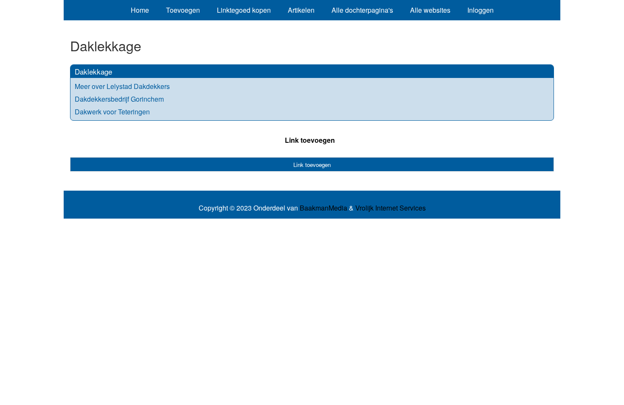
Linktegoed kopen (244, 10)
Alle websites (430, 10)
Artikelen (301, 10)
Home (140, 10)
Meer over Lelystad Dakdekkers (122, 86)
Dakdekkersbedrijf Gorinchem (119, 99)
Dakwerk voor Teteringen (112, 112)
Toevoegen (183, 10)
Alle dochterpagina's (362, 10)
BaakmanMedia (323, 208)
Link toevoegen (310, 140)
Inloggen (480, 10)
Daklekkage (93, 71)
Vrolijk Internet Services (390, 208)
